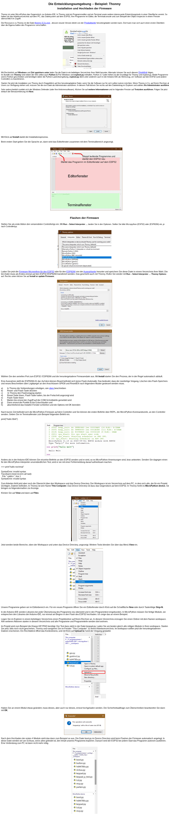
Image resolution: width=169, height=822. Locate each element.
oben (51, 388)
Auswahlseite (89, 271)
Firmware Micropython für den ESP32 (36, 271)
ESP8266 (71, 271)
